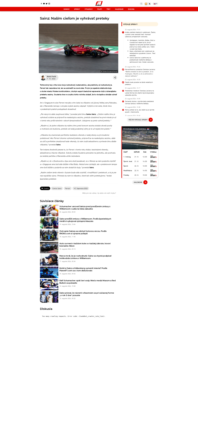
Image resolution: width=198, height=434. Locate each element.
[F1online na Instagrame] (49, 4)
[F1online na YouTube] (44, 4)
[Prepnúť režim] (147, 3)
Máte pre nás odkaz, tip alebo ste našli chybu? (99, 193)
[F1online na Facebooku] (41, 4)
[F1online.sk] (99, 3)
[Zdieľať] (115, 77)
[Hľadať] (141, 3)
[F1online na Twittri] (46, 4)
